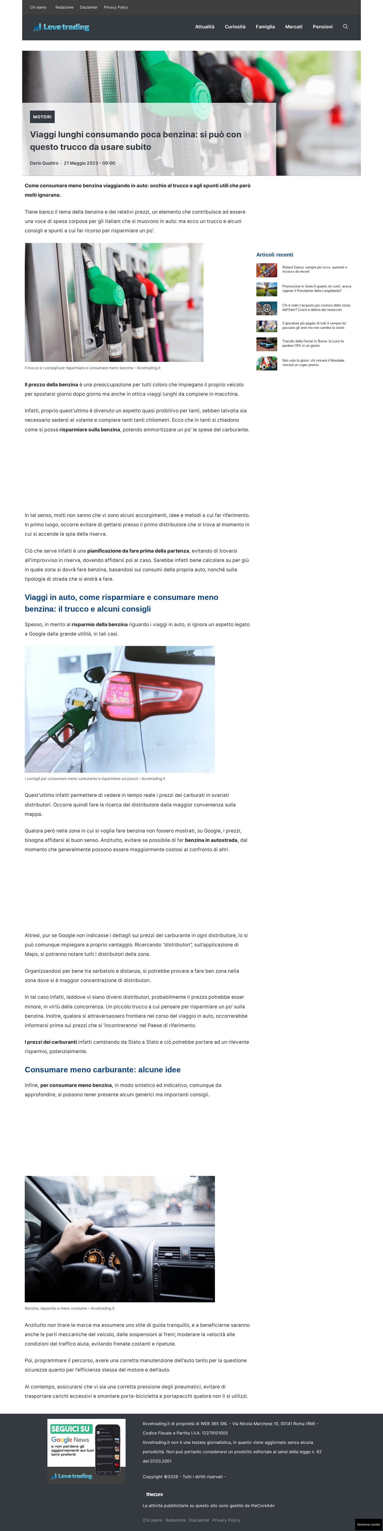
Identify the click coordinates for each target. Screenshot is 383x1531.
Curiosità (235, 26)
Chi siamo (38, 7)
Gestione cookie (368, 1524)
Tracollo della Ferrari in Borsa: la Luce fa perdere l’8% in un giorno (313, 343)
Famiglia (265, 26)
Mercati (293, 26)
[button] (345, 27)
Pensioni (323, 26)
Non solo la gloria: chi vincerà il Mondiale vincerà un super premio (313, 362)
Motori (42, 116)
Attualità (204, 26)
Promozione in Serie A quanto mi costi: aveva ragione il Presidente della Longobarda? (316, 288)
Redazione (64, 7)
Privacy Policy (116, 7)
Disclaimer (88, 7)
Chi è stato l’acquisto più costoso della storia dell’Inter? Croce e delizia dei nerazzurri (316, 307)
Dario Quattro (44, 163)
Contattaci (237, 1476)
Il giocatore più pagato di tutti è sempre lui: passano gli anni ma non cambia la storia (314, 325)
